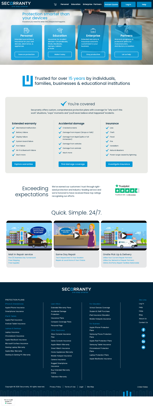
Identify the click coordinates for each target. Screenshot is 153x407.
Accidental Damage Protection (58, 312)
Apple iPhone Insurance (14, 308)
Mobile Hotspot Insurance (61, 356)
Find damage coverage (73, 164)
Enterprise (87, 4)
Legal (81, 387)
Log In (128, 4)
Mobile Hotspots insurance (100, 319)
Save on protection (26, 54)
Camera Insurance (58, 359)
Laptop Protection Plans (99, 355)
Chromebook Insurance (14, 336)
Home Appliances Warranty (62, 352)
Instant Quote (111, 4)
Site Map (90, 387)
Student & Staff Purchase (100, 311)
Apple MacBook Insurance (16, 340)
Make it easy (60, 54)
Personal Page (57, 325)
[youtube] (143, 347)
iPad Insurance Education (100, 315)
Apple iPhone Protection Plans (99, 328)
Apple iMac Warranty (13, 351)
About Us (143, 319)
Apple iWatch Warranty (60, 344)
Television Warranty (59, 377)
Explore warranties (24, 164)
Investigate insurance (119, 164)
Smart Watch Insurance (60, 348)
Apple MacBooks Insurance (101, 359)
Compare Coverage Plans (61, 322)
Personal (65, 4)
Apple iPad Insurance (13, 320)
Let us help (126, 54)
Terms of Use (70, 387)
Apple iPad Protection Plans (101, 341)
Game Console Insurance (61, 341)
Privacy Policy (55, 387)
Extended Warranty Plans (61, 308)
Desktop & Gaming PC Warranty (17, 355)
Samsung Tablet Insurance (100, 344)
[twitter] (143, 336)
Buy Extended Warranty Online (60, 371)
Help (144, 4)
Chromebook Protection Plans (99, 349)
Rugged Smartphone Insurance (59, 364)
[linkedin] (143, 341)
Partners (97, 4)
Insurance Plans (57, 318)
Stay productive (93, 54)
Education (75, 4)
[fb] (143, 330)
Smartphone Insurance (14, 311)
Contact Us (143, 322)
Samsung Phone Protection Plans (100, 335)
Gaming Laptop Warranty (15, 347)
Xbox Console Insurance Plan (61, 335)
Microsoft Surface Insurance (16, 343)
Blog (140, 315)
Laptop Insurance (12, 332)
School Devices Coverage (100, 308)
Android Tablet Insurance (15, 324)
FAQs (141, 311)
